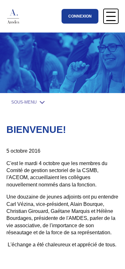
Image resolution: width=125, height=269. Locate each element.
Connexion (80, 16)
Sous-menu (24, 102)
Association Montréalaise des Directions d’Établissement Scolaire (15, 16)
